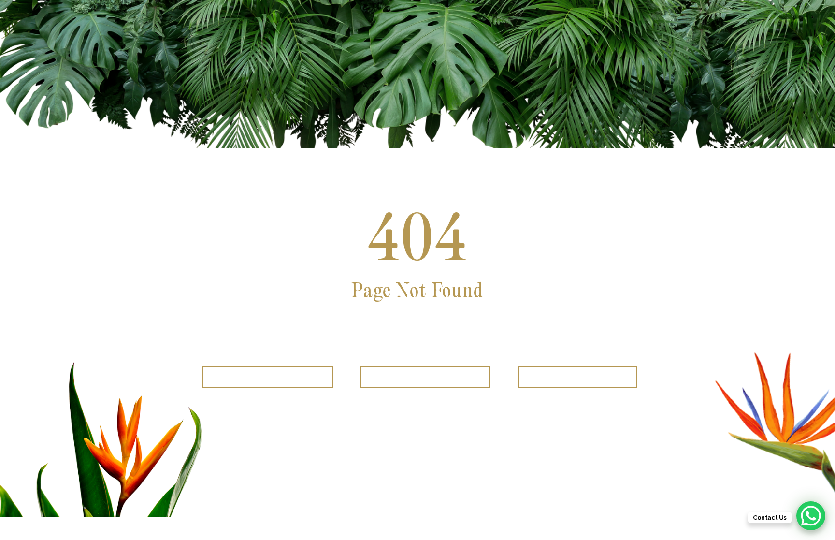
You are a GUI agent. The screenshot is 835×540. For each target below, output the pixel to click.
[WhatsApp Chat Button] (810, 515)
